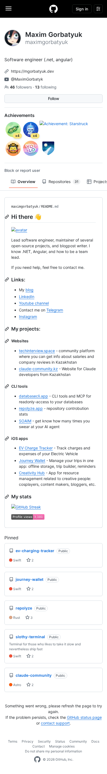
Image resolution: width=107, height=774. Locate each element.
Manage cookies (62, 746)
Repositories (63, 181)
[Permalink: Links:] (7, 279)
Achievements (19, 115)
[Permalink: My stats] (7, 497)
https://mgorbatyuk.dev (32, 71)
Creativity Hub (32, 472)
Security (44, 741)
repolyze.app (31, 408)
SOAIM (25, 421)
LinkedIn (26, 296)
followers (21, 87)
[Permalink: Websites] (7, 341)
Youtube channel (34, 303)
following (46, 87)
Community (78, 741)
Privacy (27, 741)
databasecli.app (33, 396)
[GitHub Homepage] (37, 759)
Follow (53, 98)
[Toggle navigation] (8, 8)
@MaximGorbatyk (27, 79)
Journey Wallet (32, 460)
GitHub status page (84, 717)
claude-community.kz (38, 368)
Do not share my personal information (53, 751)
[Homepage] (53, 8)
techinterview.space (37, 350)
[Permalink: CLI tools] (7, 386)
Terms (12, 741)
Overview (26, 181)
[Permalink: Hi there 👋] (7, 216)
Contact (38, 746)
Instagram (28, 316)
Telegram (54, 310)
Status (60, 741)
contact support (55, 723)
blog (29, 289)
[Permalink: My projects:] (7, 329)
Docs (95, 741)
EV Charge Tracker (36, 448)
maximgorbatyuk (24, 206)
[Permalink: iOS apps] (7, 438)
